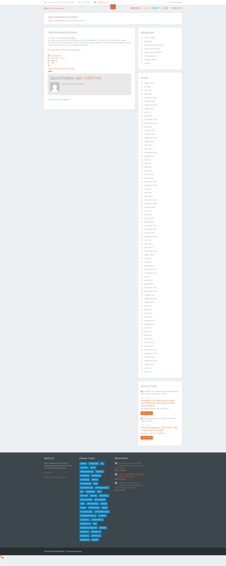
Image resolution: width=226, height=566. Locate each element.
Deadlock (99, 472)
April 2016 (148, 313)
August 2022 (149, 156)
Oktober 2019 (149, 233)
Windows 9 (84, 532)
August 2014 (149, 364)
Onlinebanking (92, 504)
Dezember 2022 (150, 152)
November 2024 (150, 119)
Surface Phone (97, 520)
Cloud (93, 467)
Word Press (96, 536)
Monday (94, 496)
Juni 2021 (147, 189)
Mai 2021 (147, 192)
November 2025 (150, 97)
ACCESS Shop (149, 38)
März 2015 (148, 339)
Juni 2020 (147, 211)
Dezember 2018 (150, 251)
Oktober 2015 (149, 320)
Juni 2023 (147, 145)
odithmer (53, 60)
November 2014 (150, 353)
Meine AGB (48, 473)
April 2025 (148, 116)
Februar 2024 (149, 130)
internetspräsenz (102, 488)
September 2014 (150, 361)
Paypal (83, 508)
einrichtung (85, 476)
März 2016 (148, 317)
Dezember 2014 (150, 350)
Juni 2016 (147, 306)
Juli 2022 (147, 160)
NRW (82, 504)
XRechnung (85, 540)
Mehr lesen (146, 413)
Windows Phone (150, 59)
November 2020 (150, 203)
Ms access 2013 (86, 500)
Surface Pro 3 (85, 524)
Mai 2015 (147, 331)
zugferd (147, 63)
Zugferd (95, 540)
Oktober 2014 (149, 357)
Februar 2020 (149, 218)
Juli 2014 (147, 368)
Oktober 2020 (149, 207)
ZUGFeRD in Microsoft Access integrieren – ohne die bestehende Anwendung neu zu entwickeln (129, 485)
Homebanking (86, 484)
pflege (104, 508)
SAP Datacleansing (102, 512)
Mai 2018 (147, 262)
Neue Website (100, 500)
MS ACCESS (104, 496)
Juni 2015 (147, 328)
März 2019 (148, 244)
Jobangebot (90, 492)
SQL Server (85, 520)
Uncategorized (59, 20)
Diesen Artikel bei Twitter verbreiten (61, 68)
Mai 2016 (147, 309)
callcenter (84, 467)
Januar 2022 (148, 178)
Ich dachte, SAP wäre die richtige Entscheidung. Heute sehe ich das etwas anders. (158, 403)
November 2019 (150, 229)
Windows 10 (96, 532)
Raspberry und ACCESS (153, 52)
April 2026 (148, 94)
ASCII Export (93, 463)
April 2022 (148, 171)
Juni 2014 (147, 372)
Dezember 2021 (150, 181)
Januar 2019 (148, 247)
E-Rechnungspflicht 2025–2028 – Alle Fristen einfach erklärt (159, 428)
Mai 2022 (147, 167)
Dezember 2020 (150, 200)
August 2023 (149, 141)
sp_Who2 (102, 516)
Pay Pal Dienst (94, 508)
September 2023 (150, 138)
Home (50, 20)
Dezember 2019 (150, 225)
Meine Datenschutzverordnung (55, 477)
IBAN (95, 484)
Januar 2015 (148, 346)
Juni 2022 (147, 163)
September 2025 (150, 105)
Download (76, 50)
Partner (104, 504)
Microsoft (84, 496)
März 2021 (148, 196)
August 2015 (149, 324)
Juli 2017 (147, 277)
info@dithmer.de (102, 2)
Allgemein (148, 41)
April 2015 (148, 335)
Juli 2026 (147, 86)
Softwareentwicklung (88, 516)
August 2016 (149, 302)
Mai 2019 (147, 240)
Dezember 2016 (150, 287)
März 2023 (148, 149)
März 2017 (148, 280)
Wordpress (85, 536)
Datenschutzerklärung (74, 551)
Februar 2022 (149, 174)
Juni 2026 (147, 90)
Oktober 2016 (149, 295)
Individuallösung (86, 488)
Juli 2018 (147, 258)
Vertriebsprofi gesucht (89, 528)
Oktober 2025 (149, 101)
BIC (102, 463)
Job (82, 492)
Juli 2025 (147, 112)
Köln (99, 492)
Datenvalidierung (87, 472)
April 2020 (148, 214)
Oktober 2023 (149, 134)
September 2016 (150, 298)
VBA (95, 524)
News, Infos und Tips (152, 49)
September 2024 (150, 123)
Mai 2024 (147, 127)
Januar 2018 (148, 266)
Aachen (83, 463)
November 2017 (150, 273)
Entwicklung (96, 476)
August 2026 (149, 83)
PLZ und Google (86, 512)
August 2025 (149, 108)
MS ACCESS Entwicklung (153, 45)
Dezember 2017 (150, 269)
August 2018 (149, 255)
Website (103, 528)
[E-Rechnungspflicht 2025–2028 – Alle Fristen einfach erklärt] (160, 419)
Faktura (95, 480)
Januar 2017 (148, 284)
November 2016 (150, 291)
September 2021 (150, 185)
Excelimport (85, 480)
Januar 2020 (148, 222)
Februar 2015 (149, 342)
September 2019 (150, 236)
